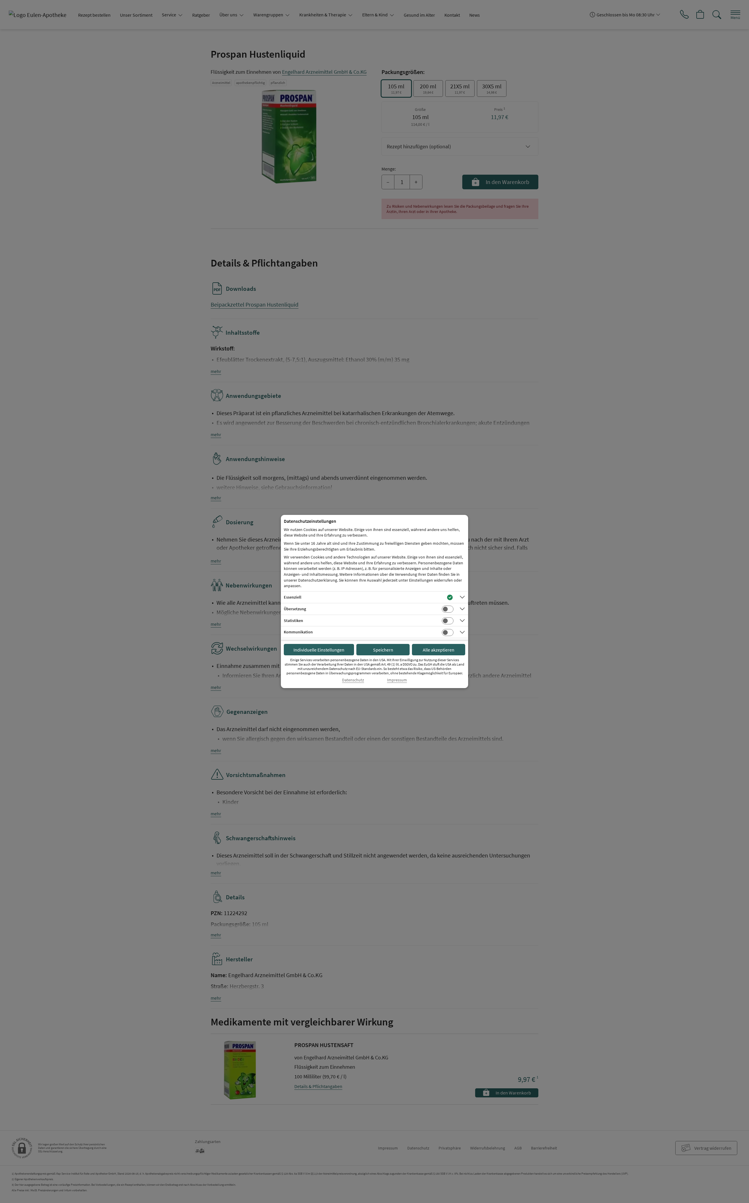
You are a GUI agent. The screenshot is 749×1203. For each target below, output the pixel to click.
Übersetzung (295, 608)
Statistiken (293, 620)
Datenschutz (353, 680)
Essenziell (292, 597)
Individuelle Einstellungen (318, 650)
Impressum (397, 680)
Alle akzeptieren (438, 650)
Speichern (383, 650)
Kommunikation (298, 632)
